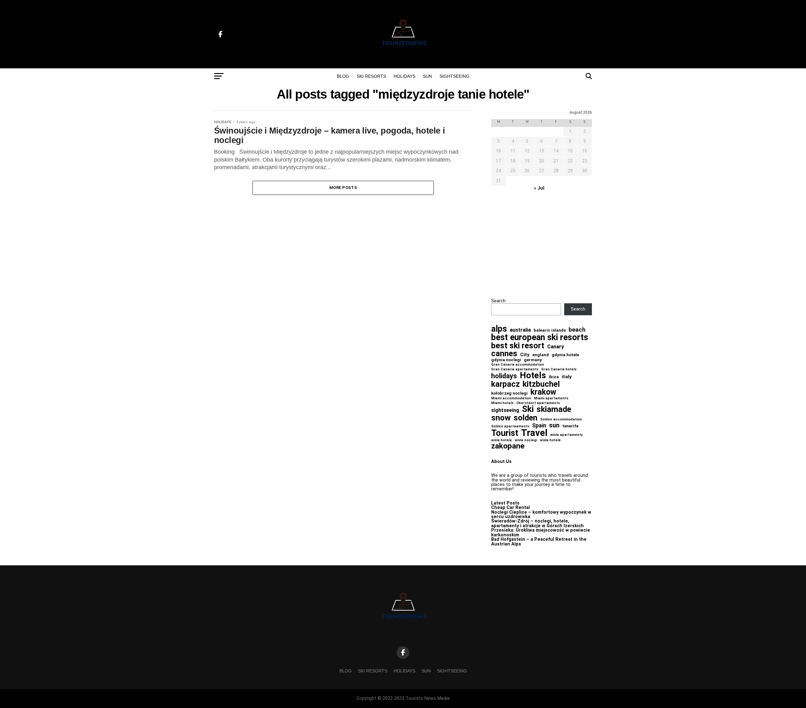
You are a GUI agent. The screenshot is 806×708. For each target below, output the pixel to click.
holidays (504, 376)
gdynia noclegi (506, 360)
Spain (539, 425)
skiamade (553, 409)
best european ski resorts (539, 337)
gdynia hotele (565, 355)
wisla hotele (501, 440)
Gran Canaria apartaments (514, 369)
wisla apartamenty (566, 435)
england (540, 355)
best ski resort (517, 346)
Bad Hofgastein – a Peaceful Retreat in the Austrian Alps (539, 541)
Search (498, 301)
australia (520, 330)
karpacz (505, 384)
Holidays (404, 76)
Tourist (504, 433)
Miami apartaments (551, 398)
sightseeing (505, 410)
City (525, 354)
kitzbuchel (541, 384)
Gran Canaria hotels (558, 369)
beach (577, 330)
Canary (555, 346)
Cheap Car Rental (510, 507)
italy (567, 376)
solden (525, 418)
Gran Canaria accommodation (517, 365)
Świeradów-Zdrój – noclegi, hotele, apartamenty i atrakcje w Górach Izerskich (537, 523)
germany (533, 360)
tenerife (570, 426)
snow (501, 418)
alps (499, 329)
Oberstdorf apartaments (538, 403)
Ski (528, 409)
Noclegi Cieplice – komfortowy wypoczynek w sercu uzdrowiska (541, 514)
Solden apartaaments (510, 426)
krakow (543, 392)
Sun (427, 76)
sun (554, 425)
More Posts (343, 187)
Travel (534, 432)
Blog (343, 76)
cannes (504, 354)
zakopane (508, 446)
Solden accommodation (561, 419)
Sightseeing (454, 76)
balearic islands (550, 330)
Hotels (533, 375)
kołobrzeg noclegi (509, 393)
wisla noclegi (526, 440)
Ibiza (554, 377)
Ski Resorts (371, 76)
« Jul (539, 188)
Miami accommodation (511, 398)
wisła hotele (550, 440)
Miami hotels (502, 403)
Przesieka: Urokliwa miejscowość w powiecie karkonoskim (540, 532)
